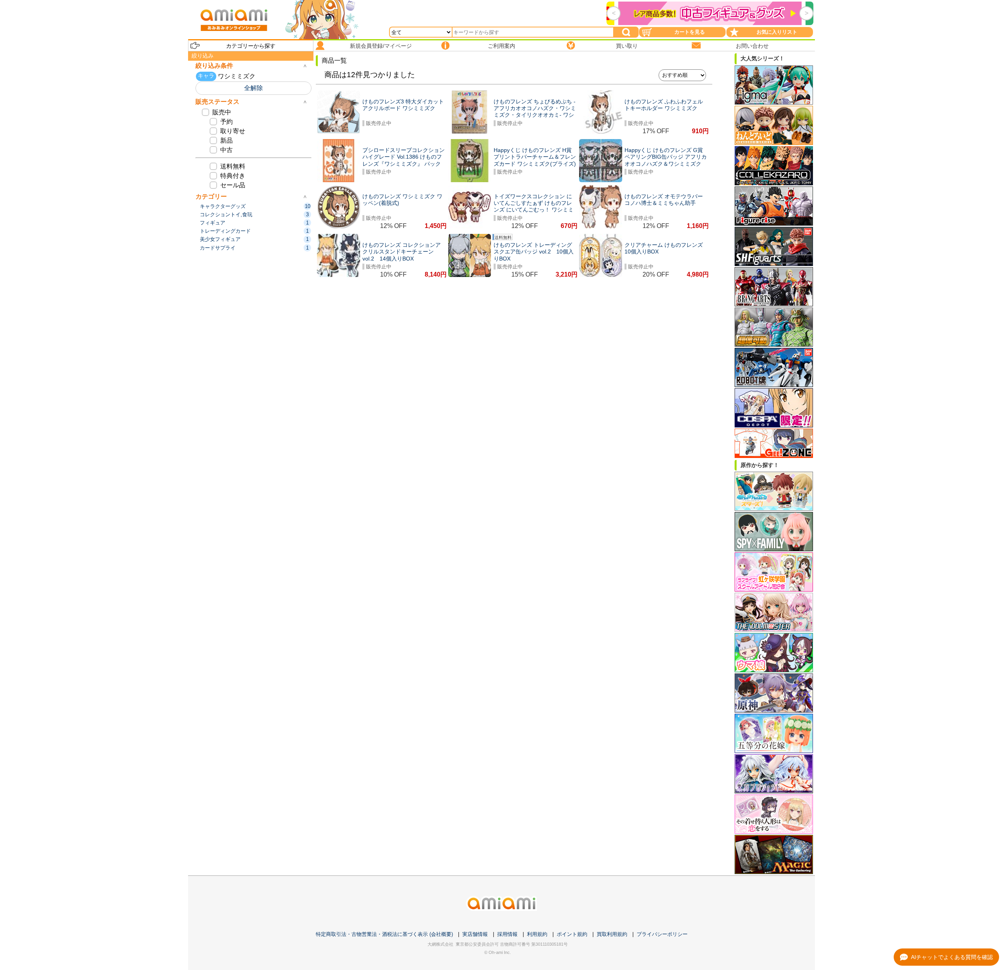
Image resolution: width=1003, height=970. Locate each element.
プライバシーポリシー (662, 934)
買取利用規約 (612, 934)
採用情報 (507, 934)
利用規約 (537, 934)
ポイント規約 (572, 934)
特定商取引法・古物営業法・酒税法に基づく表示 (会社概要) (384, 934)
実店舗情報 (475, 934)
